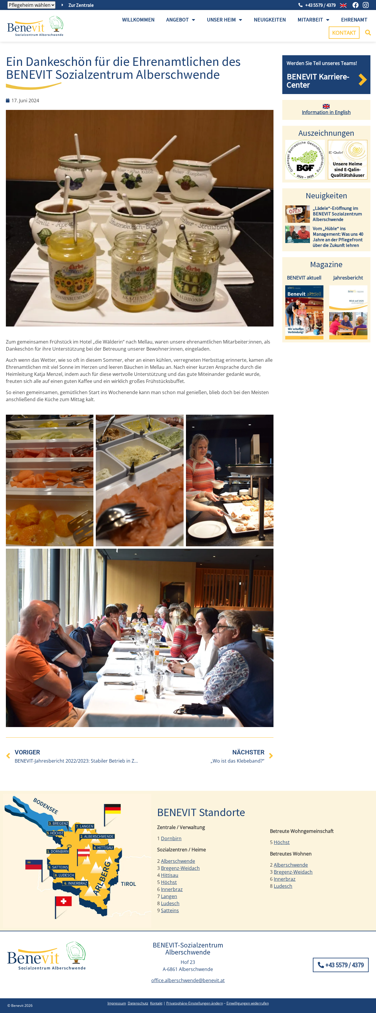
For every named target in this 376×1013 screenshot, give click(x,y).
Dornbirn (171, 838)
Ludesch (170, 903)
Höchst (169, 882)
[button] (368, 32)
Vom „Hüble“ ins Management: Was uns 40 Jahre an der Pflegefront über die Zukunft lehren (338, 236)
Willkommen (138, 19)
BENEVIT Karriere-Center (318, 80)
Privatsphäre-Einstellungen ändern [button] (194, 1003)
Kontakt (156, 1003)
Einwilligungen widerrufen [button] (247, 1003)
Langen (169, 896)
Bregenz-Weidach (180, 868)
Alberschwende (178, 861)
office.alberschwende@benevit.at (188, 980)
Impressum (117, 1003)
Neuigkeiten (270, 19)
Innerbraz (172, 889)
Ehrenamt (354, 19)
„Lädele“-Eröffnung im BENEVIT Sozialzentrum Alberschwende (337, 213)
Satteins (170, 910)
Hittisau (169, 875)
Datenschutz (138, 1003)
